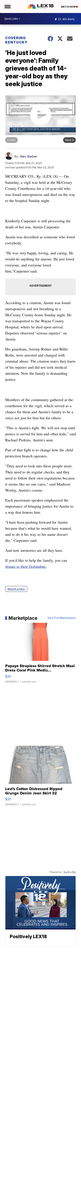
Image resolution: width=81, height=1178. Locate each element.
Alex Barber (28, 156)
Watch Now (68, 6)
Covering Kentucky (16, 40)
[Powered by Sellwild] (69, 872)
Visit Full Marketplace (62, 618)
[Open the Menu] (7, 6)
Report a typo (16, 589)
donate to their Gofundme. (26, 566)
